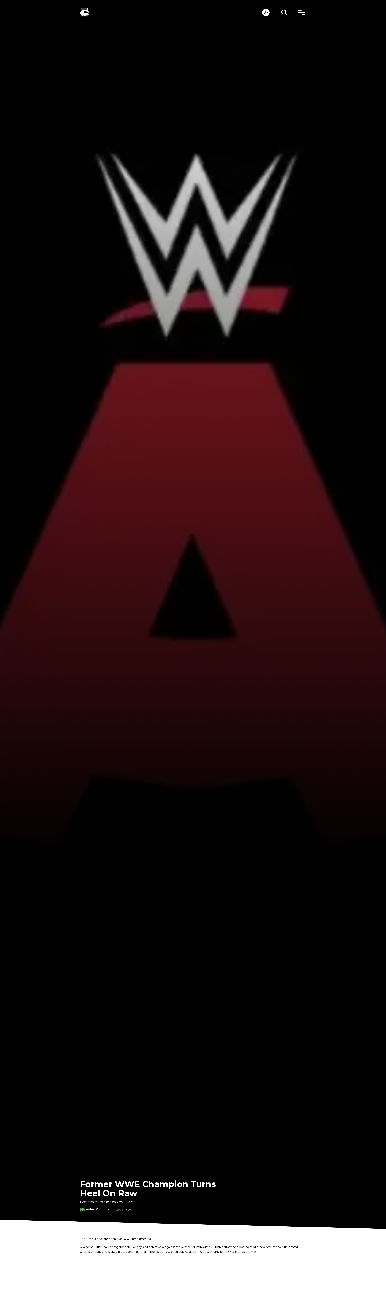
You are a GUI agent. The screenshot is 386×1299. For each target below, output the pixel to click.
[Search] (284, 12)
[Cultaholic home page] (171, 12)
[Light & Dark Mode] (266, 12)
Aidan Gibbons (97, 1209)
